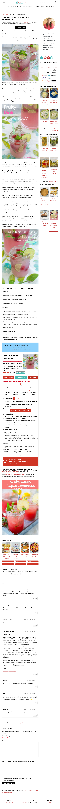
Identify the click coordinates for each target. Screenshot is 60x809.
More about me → (49, 52)
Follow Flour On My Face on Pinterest (20, 410)
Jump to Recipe (21, 27)
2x (16, 398)
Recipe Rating (6, 736)
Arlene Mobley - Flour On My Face (12, 361)
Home (3, 14)
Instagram (20, 349)
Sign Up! (24, 802)
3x (18, 398)
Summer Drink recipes (10, 471)
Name (4, 766)
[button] (3, 373)
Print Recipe (9, 377)
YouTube (13, 349)
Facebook (29, 349)
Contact (50, 802)
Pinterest (8, 349)
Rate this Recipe (20, 372)
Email (4, 771)
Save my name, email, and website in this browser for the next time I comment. (19, 779)
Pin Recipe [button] (22, 377)
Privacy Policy (9, 802)
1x (14, 398)
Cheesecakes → (53, 231)
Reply (35, 598)
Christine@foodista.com (9, 671)
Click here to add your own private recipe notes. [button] (16, 381)
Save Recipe (33, 377)
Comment (5, 741)
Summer (7, 14)
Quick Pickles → (53, 181)
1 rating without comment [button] (24, 723)
